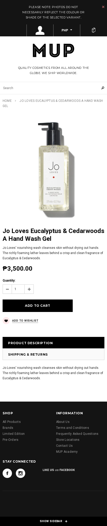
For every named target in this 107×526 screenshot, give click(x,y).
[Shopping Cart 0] (93, 30)
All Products (12, 422)
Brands (8, 428)
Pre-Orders (10, 440)
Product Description (30, 343)
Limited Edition (14, 434)
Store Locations (68, 440)
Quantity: (9, 280)
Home (7, 101)
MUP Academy (67, 452)
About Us (63, 422)
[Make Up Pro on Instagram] (20, 473)
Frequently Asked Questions (77, 434)
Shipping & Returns (28, 354)
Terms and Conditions (72, 428)
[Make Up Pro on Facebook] (7, 473)
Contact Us (64, 446)
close (103, 7)
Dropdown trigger (40, 30)
